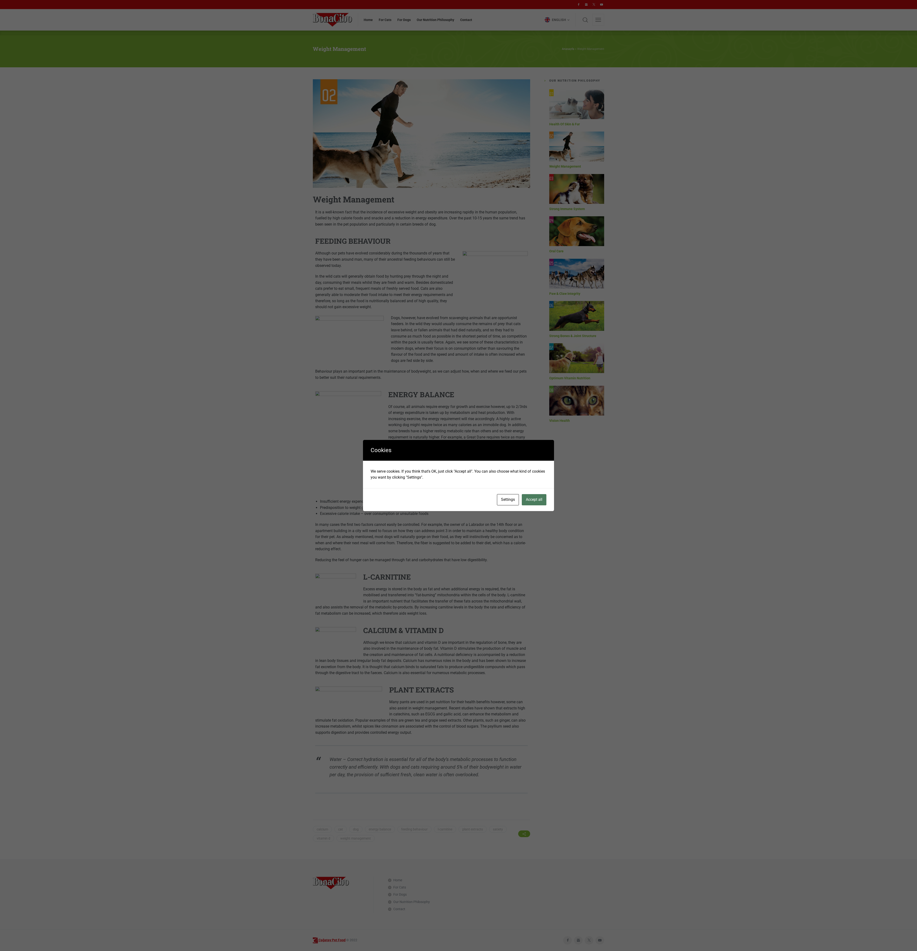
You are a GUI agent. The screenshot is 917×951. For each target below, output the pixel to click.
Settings (508, 499)
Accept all (534, 499)
